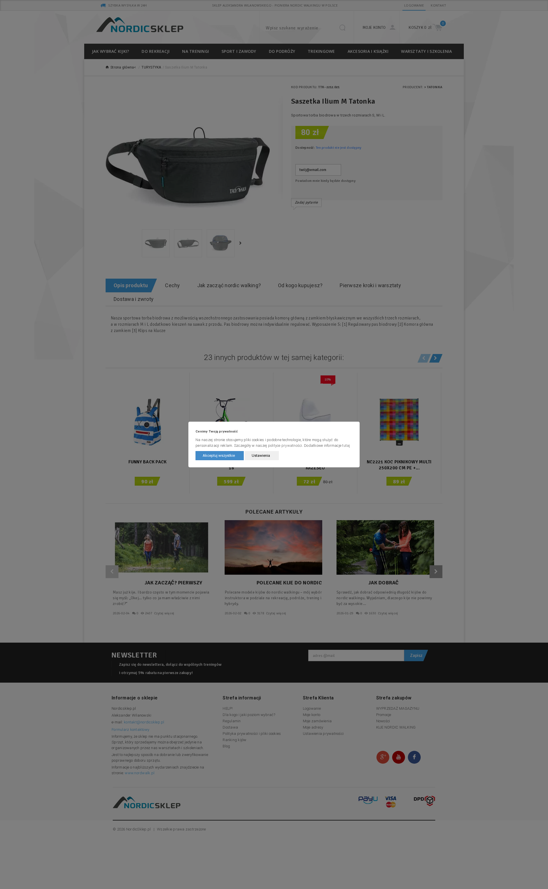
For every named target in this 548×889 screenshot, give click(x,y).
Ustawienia (261, 455)
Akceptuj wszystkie (219, 455)
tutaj (346, 445)
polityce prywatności (285, 445)
